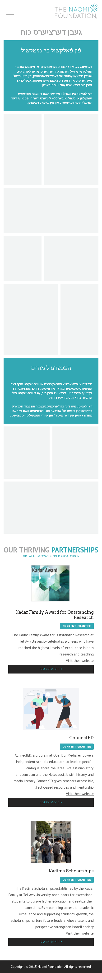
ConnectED (81, 737)
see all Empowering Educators (49, 556)
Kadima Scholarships (71, 870)
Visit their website (80, 660)
